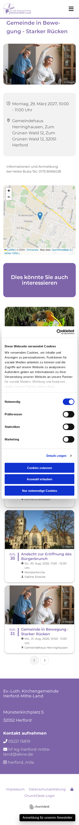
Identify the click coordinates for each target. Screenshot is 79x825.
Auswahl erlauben (39, 479)
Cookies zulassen (39, 467)
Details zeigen (56, 455)
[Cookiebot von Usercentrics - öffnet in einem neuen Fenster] (56, 332)
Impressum (15, 789)
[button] (62, 9)
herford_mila (21, 762)
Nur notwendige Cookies (39, 490)
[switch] (68, 414)
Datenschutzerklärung (47, 789)
